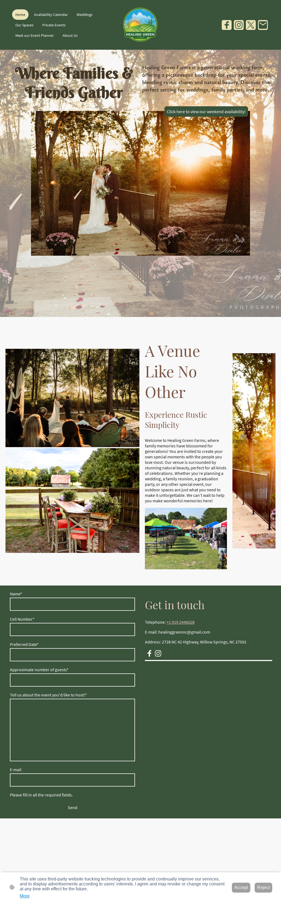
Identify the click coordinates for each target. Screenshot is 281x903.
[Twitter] (251, 25)
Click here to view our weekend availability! (206, 111)
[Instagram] (239, 25)
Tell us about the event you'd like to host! (48, 695)
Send (72, 807)
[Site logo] (140, 24)
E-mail (15, 769)
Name (16, 594)
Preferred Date (24, 644)
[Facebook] (227, 25)
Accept (241, 887)
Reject (263, 887)
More (25, 896)
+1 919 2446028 (181, 622)
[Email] (263, 25)
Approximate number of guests (39, 669)
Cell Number (22, 619)
